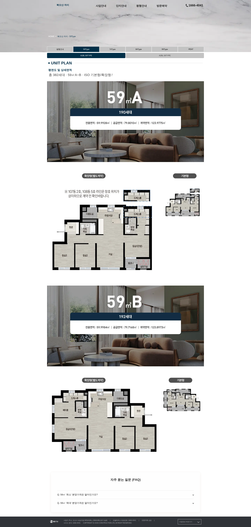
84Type (139, 49)
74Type (112, 49)
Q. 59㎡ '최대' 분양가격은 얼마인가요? (77, 503)
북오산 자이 (63, 5)
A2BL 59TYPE (165, 55)
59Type (86, 49)
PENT (191, 49)
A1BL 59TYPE (86, 55)
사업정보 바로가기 (185, 522)
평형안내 (141, 5)
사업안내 (101, 5)
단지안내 (121, 5)
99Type (165, 49)
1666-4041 (196, 5)
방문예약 (162, 5)
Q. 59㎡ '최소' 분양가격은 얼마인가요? (77, 494)
